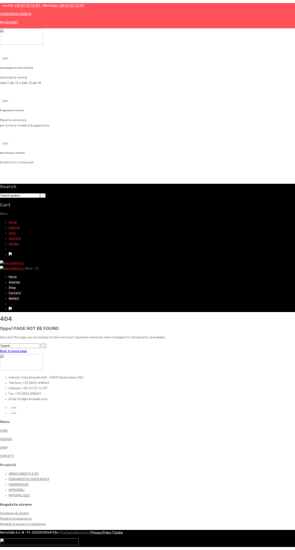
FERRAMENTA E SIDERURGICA (29, 479)
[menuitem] (13, 277)
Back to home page (13, 351)
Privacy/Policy (101, 532)
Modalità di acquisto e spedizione (23, 524)
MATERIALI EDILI (19, 495)
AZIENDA (6, 439)
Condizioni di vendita (14, 513)
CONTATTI (7, 456)
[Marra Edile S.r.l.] (12, 263)
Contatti (15, 238)
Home (13, 222)
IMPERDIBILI (16, 490)
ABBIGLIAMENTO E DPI (24, 474)
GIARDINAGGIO (19, 485)
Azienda (14, 228)
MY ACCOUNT (9, 22)
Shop (12, 233)
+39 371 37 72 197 (27, 6)
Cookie (118, 532)
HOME (4, 431)
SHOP (4, 448)
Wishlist (14, 244)
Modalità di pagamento (16, 519)
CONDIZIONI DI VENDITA (15, 14)
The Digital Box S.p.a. (74, 532)
